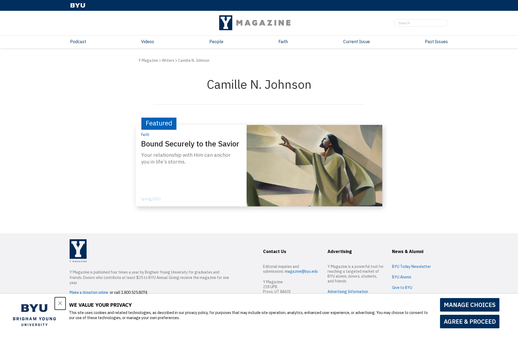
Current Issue (356, 41)
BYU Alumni (401, 277)
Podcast (78, 41)
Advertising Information (348, 291)
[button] (60, 303)
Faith (283, 41)
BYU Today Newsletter (411, 266)
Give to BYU (402, 287)
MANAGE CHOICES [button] (470, 305)
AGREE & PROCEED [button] (470, 321)
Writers (168, 60)
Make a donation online (89, 292)
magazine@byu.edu (301, 271)
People (216, 41)
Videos (147, 41)
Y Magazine (148, 60)
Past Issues (436, 41)
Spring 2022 (151, 198)
